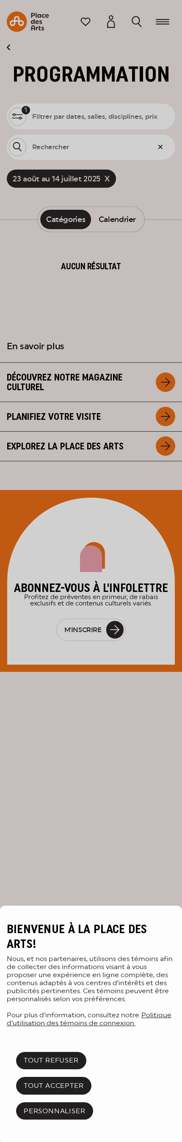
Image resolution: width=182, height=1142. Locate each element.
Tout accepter (53, 1086)
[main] (91, 1024)
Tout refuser (51, 1060)
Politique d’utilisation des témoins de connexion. (89, 1019)
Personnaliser (54, 1111)
